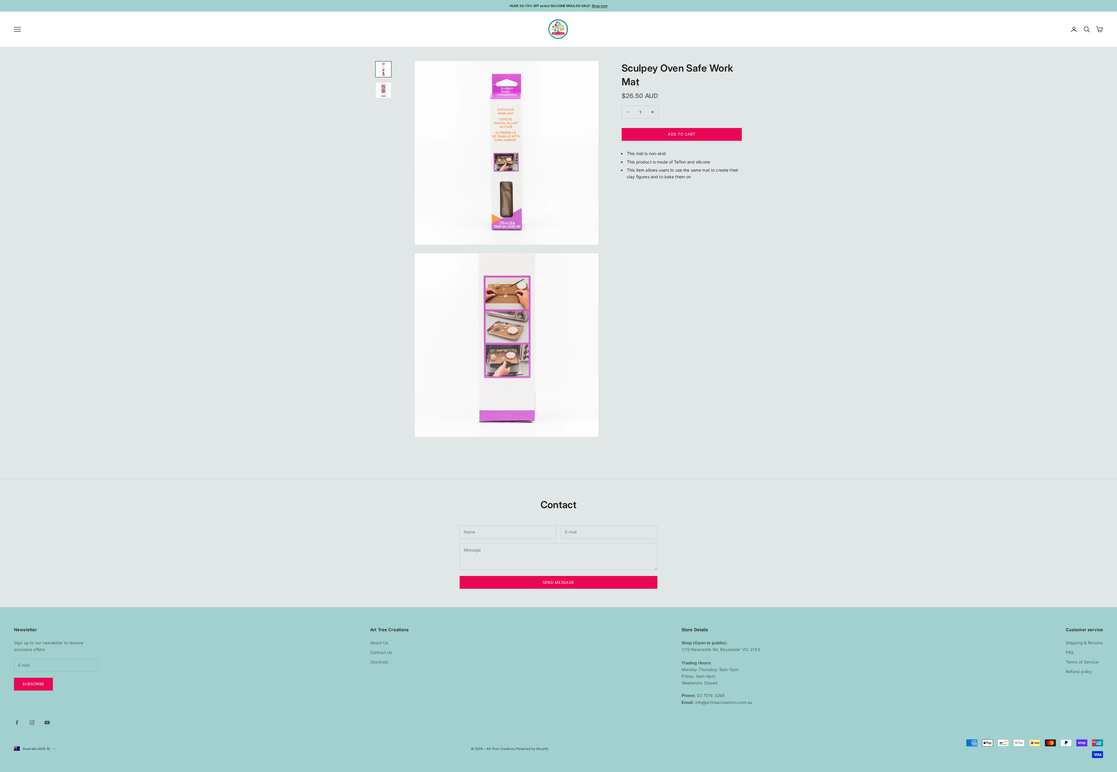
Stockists (379, 661)
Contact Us (381, 652)
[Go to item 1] (383, 69)
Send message (558, 582)
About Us (379, 642)
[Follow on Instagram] (32, 722)
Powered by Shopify (532, 749)
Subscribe (33, 684)
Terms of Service (1082, 661)
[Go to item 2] (383, 90)
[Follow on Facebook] (17, 722)
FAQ (1070, 652)
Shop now (600, 6)
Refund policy (1079, 671)
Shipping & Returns (1084, 642)
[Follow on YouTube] (47, 722)
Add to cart (681, 134)
